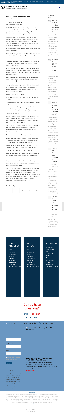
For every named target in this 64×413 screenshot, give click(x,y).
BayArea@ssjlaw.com (33, 266)
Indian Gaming (24, 18)
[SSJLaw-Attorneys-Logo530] (14, 7)
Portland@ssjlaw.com (52, 266)
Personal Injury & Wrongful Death (15, 2)
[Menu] (62, 7)
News (29, 18)
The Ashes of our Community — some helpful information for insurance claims (55, 156)
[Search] (58, 7)
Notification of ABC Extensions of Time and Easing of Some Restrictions (55, 65)
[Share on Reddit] (36, 190)
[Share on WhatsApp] (23, 190)
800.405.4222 (31, 264)
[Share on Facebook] (9, 190)
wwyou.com (53, 409)
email (26, 313)
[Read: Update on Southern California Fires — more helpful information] (49, 102)
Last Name (9, 343)
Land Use (5, 2)
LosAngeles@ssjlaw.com (16, 266)
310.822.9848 (12, 264)
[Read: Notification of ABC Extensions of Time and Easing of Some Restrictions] (49, 60)
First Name (9, 337)
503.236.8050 (50, 264)
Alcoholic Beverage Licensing (13, 18)
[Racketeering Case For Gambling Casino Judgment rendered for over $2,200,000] (1, 206)
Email (7, 350)
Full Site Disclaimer (32, 404)
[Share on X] (16, 190)
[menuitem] (7, 1)
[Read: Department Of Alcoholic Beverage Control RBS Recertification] (49, 21)
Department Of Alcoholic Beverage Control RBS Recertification (55, 24)
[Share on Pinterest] (29, 190)
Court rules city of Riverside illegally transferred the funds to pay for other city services (55, 204)
